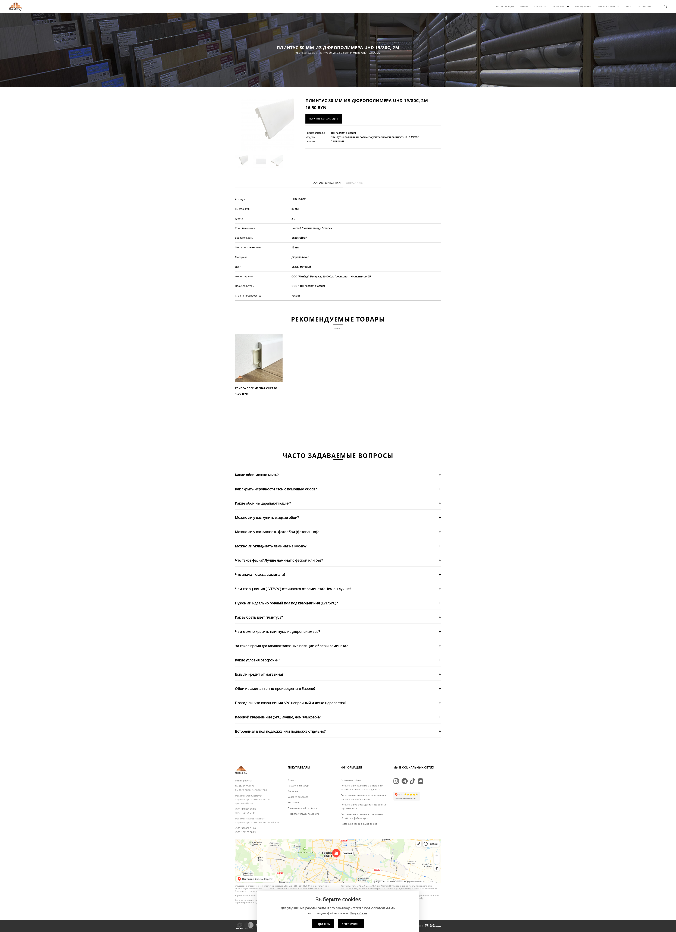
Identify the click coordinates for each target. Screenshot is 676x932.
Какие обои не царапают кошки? (263, 503)
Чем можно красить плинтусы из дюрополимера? (277, 631)
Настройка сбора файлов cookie (359, 823)
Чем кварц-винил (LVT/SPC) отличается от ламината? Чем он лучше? (293, 588)
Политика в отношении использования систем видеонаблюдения (363, 797)
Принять (323, 924)
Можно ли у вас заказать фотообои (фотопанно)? (277, 531)
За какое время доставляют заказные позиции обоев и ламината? (291, 645)
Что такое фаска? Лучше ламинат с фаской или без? (279, 560)
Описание (354, 182)
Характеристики (327, 182)
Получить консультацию (324, 118)
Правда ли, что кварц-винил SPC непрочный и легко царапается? (290, 702)
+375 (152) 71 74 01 (245, 812)
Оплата (292, 780)
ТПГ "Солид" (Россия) (343, 132)
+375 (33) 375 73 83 (245, 809)
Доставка (293, 791)
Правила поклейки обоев (302, 808)
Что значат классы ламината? (260, 574)
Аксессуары (308, 52)
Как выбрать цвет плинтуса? (259, 617)
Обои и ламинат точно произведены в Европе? (275, 688)
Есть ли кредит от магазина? (259, 674)
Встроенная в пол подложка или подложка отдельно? (280, 731)
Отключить (350, 924)
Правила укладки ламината (303, 813)
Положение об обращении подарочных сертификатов (364, 806)
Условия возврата (298, 796)
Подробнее (358, 913)
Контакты (293, 802)
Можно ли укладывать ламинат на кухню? (270, 546)
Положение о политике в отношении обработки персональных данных (362, 787)
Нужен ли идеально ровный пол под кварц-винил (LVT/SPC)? (286, 603)
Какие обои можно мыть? (257, 474)
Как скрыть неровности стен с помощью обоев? (276, 489)
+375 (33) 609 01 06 (245, 828)
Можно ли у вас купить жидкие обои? (267, 517)
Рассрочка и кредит (299, 785)
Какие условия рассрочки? (257, 660)
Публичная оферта (351, 780)
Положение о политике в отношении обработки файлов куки (362, 816)
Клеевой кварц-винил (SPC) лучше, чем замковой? (278, 717)
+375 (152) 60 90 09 (245, 832)
